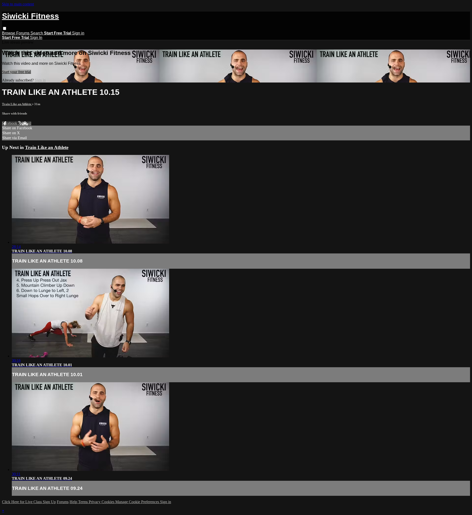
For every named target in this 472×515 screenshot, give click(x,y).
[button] (4, 28)
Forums (23, 33)
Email (26, 123)
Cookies (108, 502)
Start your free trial (16, 72)
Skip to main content (18, 4)
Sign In (36, 37)
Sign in (78, 33)
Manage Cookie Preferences (137, 502)
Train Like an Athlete (17, 104)
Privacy (95, 502)
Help (74, 502)
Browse (9, 33)
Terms (83, 502)
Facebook (10, 123)
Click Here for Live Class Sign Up (29, 502)
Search (37, 33)
